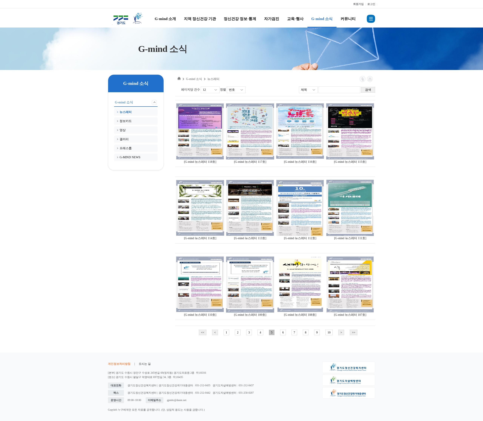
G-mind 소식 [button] (124, 102)
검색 (368, 89)
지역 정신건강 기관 (200, 19)
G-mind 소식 (322, 19)
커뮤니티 (348, 19)
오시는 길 (145, 363)
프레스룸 (126, 148)
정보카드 (126, 121)
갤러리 (124, 139)
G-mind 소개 (165, 19)
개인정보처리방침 (119, 363)
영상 (123, 130)
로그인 (371, 4)
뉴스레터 (126, 112)
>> (353, 332)
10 (329, 332)
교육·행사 (295, 19)
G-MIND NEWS (130, 157)
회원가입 (358, 4)
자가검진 (271, 19)
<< (202, 332)
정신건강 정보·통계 (240, 19)
